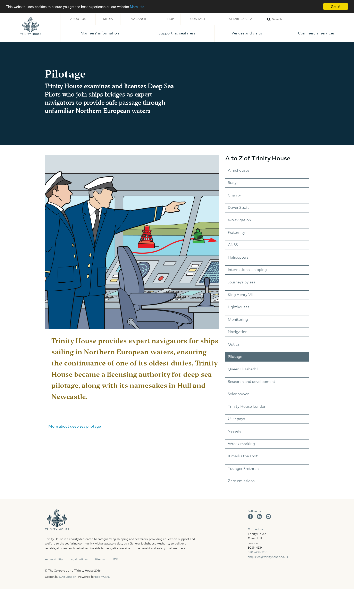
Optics (234, 344)
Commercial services (316, 33)
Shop (170, 19)
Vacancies (139, 19)
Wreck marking (241, 444)
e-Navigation (239, 220)
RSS (115, 559)
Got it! (335, 6)
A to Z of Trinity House (257, 159)
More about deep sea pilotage (74, 426)
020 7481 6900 (257, 552)
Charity (234, 195)
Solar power (238, 394)
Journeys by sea (241, 282)
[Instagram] (268, 516)
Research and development (251, 382)
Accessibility (54, 559)
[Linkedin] (259, 516)
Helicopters (238, 257)
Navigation (237, 332)
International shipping (247, 270)
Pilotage (235, 357)
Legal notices (78, 559)
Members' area (240, 19)
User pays (236, 419)
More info (137, 6)
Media (108, 19)
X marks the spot (243, 456)
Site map (100, 559)
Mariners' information (100, 33)
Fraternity (236, 233)
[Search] (310, 19)
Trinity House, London (247, 407)
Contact (197, 19)
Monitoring (238, 320)
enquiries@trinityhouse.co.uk (268, 557)
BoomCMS (102, 576)
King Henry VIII (241, 295)
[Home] (30, 26)
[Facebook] (250, 516)
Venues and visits (246, 33)
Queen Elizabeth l (243, 369)
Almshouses (239, 170)
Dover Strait (238, 208)
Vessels (234, 431)
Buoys (233, 183)
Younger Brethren (243, 469)
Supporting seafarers (177, 33)
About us (78, 19)
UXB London (67, 576)
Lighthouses (238, 307)
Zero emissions (241, 481)
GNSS (233, 245)
